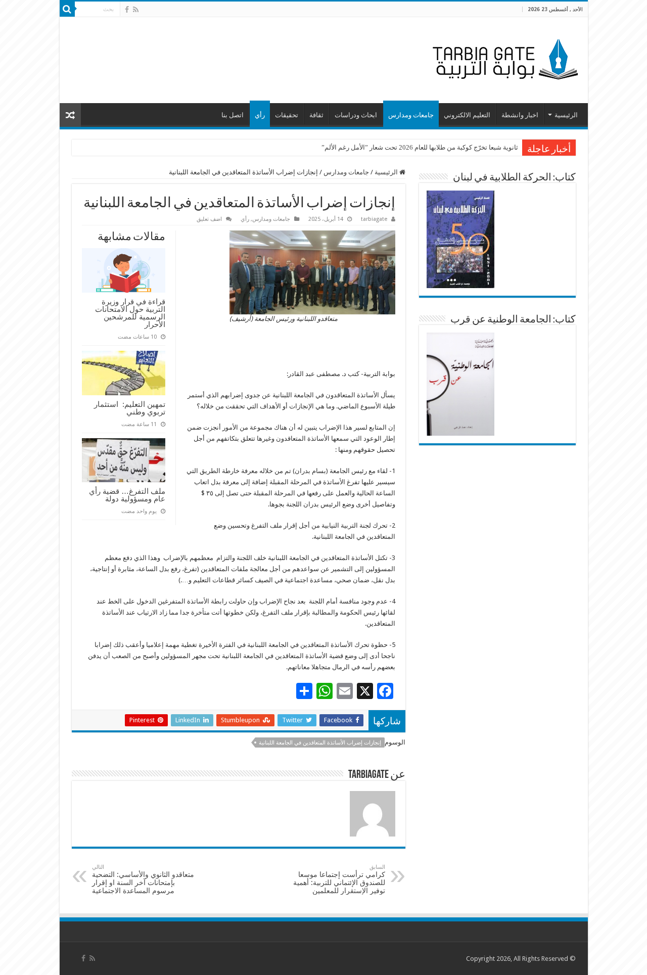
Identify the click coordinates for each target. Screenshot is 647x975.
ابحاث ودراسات (356, 115)
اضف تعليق (209, 219)
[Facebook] (127, 10)
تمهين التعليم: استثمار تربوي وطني (129, 408)
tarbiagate (374, 219)
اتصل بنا (232, 115)
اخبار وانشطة (519, 115)
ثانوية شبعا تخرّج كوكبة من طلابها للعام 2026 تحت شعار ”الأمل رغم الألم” (419, 147)
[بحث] (67, 9)
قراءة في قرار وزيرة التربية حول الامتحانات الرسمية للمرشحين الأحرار (130, 313)
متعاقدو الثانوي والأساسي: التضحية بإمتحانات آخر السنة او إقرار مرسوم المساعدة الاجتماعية (143, 879)
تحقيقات (286, 115)
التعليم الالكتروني (467, 115)
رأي (260, 115)
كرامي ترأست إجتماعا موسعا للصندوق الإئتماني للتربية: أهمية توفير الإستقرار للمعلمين (339, 879)
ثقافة (316, 115)
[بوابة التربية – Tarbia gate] (503, 58)
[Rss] (136, 10)
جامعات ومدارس (411, 115)
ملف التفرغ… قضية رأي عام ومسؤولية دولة (127, 495)
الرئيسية (566, 115)
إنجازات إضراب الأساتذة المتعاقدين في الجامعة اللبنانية (320, 742)
